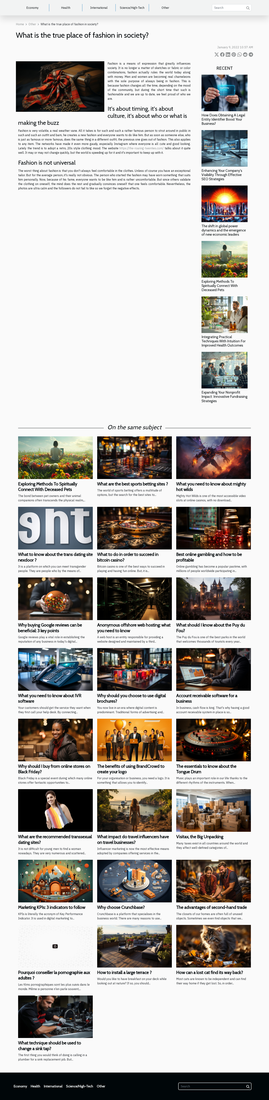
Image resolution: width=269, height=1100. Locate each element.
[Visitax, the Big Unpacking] (213, 810)
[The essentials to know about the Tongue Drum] (213, 739)
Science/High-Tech (132, 8)
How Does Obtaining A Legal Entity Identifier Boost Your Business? (223, 119)
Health (65, 8)
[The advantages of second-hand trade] (213, 881)
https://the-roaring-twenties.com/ (141, 148)
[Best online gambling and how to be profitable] (213, 528)
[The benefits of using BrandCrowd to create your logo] (134, 739)
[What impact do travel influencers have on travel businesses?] (134, 810)
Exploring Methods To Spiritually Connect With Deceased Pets (219, 285)
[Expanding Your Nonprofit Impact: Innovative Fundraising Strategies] (224, 370)
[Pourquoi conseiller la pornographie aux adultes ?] (55, 946)
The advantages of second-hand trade (211, 907)
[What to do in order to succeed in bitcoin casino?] (134, 528)
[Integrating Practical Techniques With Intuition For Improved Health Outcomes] (224, 314)
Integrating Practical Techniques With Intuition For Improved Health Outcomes (223, 341)
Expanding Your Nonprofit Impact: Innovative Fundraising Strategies (224, 396)
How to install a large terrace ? (124, 972)
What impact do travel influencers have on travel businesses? (133, 839)
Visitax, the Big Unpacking (199, 836)
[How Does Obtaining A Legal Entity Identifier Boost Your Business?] (224, 92)
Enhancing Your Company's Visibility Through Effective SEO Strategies (221, 174)
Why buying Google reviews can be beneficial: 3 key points (50, 627)
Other (165, 8)
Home (20, 24)
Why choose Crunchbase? (121, 907)
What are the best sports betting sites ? (132, 484)
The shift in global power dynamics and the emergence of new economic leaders (223, 230)
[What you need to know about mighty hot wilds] (213, 457)
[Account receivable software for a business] (213, 669)
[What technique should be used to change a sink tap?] (55, 1016)
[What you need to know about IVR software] (55, 669)
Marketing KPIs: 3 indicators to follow (51, 907)
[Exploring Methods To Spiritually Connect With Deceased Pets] (224, 259)
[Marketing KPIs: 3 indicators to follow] (55, 881)
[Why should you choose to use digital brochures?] (134, 669)
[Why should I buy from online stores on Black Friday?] (55, 739)
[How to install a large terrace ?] (134, 946)
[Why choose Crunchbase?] (134, 881)
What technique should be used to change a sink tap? (49, 1045)
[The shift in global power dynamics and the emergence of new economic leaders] (224, 203)
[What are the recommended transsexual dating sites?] (55, 810)
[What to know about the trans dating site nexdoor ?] (55, 528)
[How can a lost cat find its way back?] (213, 946)
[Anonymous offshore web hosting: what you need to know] (134, 598)
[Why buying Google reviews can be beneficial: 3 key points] (55, 598)
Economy (32, 8)
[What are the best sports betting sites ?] (134, 457)
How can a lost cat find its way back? (209, 972)
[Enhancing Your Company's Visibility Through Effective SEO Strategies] (224, 148)
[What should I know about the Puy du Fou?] (213, 598)
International (99, 8)
